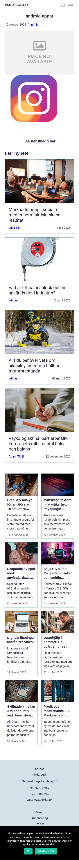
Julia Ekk (14, 227)
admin (34, 24)
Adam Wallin (17, 456)
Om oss (39, 824)
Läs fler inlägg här (39, 141)
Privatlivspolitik (46, 851)
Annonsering (39, 818)
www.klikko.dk (43, 799)
